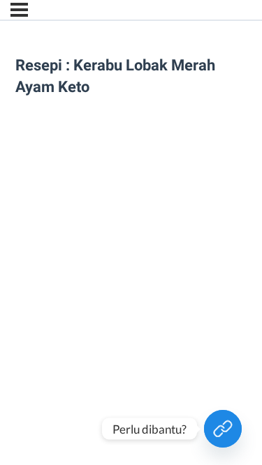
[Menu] (19, 10)
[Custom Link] (223, 429)
